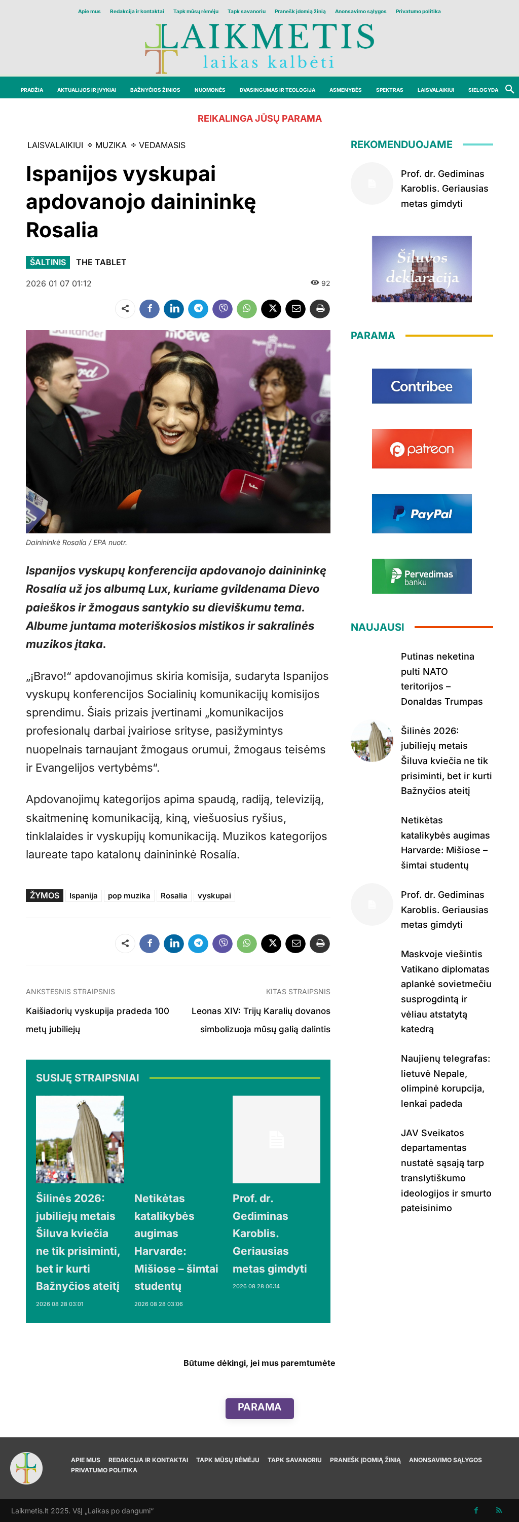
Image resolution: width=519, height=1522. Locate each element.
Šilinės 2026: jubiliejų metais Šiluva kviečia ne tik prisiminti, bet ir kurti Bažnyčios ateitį (446, 761)
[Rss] (499, 1510)
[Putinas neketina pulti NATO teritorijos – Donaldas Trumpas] (372, 666)
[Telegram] (198, 308)
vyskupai (214, 895)
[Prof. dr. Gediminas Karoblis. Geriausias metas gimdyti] (277, 1140)
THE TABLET (101, 262)
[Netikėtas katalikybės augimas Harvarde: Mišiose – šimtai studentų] (178, 1140)
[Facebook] (149, 308)
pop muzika (129, 895)
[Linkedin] (174, 308)
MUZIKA (111, 145)
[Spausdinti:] (320, 308)
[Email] (295, 308)
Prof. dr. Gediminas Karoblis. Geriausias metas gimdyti (270, 1233)
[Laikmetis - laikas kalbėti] (259, 48)
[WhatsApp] (247, 308)
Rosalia (174, 895)
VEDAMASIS (162, 145)
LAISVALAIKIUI (55, 145)
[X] (271, 308)
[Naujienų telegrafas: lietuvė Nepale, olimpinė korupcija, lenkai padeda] (372, 1068)
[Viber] (222, 308)
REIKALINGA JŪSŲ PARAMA (260, 118)
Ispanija (83, 895)
